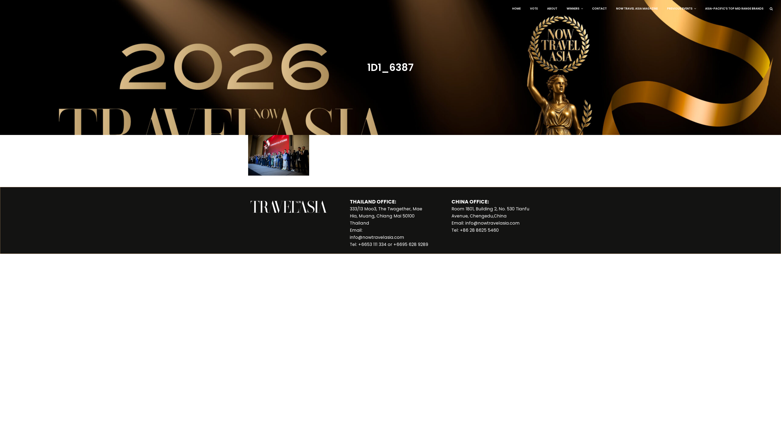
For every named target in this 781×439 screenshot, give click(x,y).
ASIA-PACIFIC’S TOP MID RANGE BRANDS (734, 9)
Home (516, 9)
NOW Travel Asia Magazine (637, 9)
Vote (534, 9)
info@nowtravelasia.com (377, 237)
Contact (599, 9)
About (552, 9)
